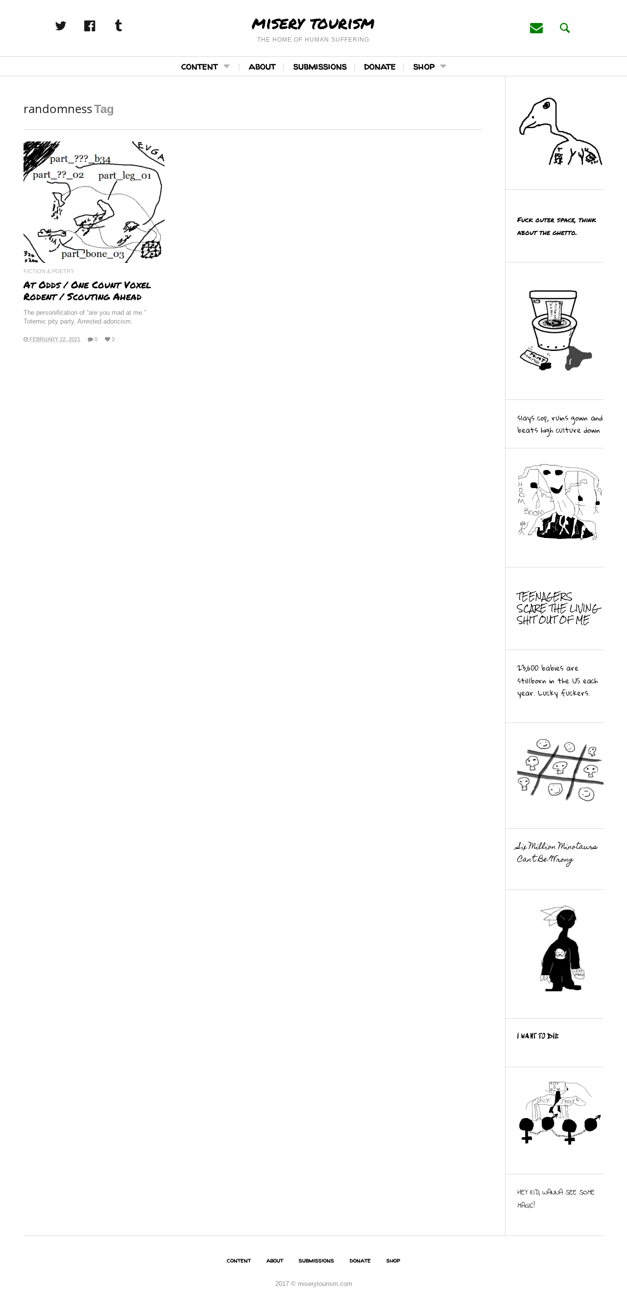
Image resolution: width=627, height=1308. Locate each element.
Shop (423, 65)
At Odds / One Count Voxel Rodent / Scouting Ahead (87, 290)
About (262, 65)
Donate (380, 65)
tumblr (129, 26)
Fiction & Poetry (49, 271)
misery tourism (313, 22)
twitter (71, 26)
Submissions (320, 65)
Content (199, 65)
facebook (100, 26)
